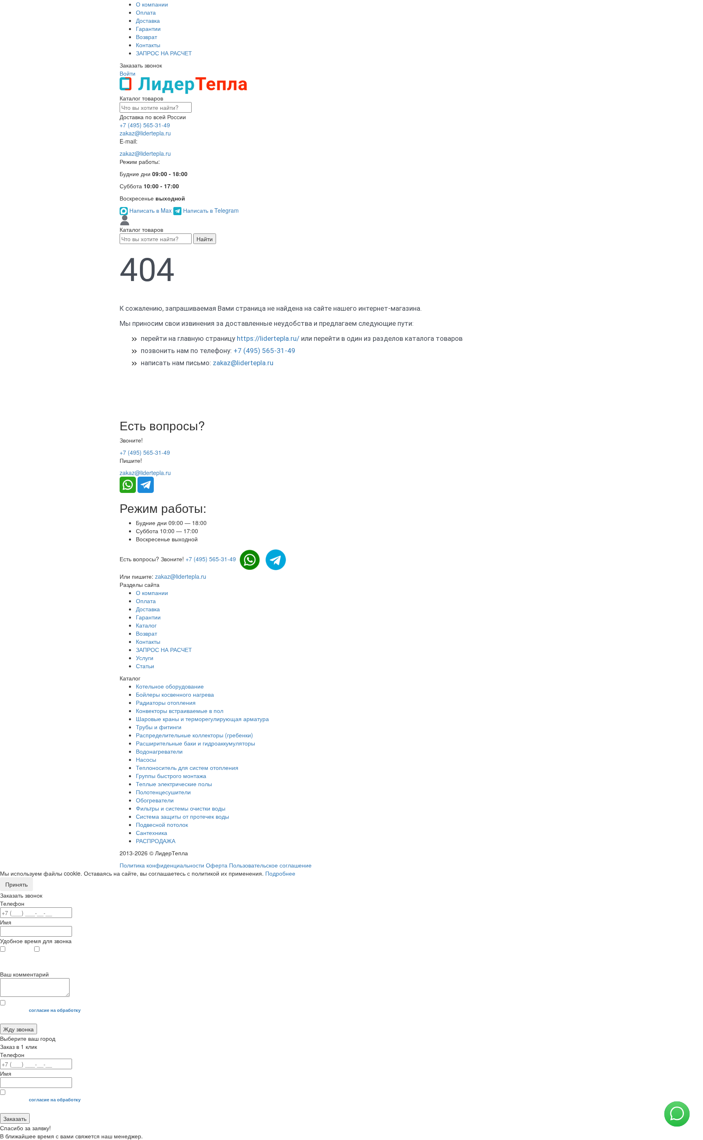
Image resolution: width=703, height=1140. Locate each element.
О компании (152, 4)
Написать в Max (150, 210)
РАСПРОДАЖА (155, 841)
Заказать (14, 1118)
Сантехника (151, 832)
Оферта (216, 865)
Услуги (144, 658)
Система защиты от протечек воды (182, 816)
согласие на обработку (55, 1010)
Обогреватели (155, 800)
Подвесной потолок (162, 824)
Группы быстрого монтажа (171, 776)
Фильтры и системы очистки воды (180, 808)
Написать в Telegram (210, 210)
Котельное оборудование (170, 686)
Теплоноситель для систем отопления (187, 767)
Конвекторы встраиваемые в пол (179, 710)
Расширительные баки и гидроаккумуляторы (195, 743)
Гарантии (148, 28)
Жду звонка (18, 1029)
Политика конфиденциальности (162, 865)
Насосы (146, 759)
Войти (127, 73)
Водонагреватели (159, 751)
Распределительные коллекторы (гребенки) (194, 735)
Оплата (146, 12)
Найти (204, 239)
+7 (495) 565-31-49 (145, 125)
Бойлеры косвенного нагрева (175, 694)
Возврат (146, 37)
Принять (16, 884)
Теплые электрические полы (174, 784)
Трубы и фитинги (158, 727)
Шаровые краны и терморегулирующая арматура (202, 719)
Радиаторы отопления (166, 702)
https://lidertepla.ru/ (268, 338)
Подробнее (280, 873)
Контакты (148, 45)
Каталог (146, 625)
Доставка (148, 20)
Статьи (145, 666)
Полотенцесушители (163, 792)
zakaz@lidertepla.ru (145, 133)
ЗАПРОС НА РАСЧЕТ (164, 53)
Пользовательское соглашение (270, 865)
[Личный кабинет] (125, 220)
